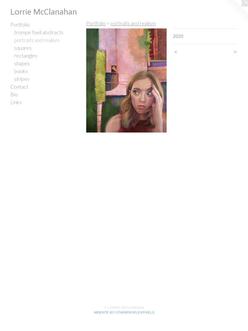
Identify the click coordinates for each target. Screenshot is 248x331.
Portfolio (20, 24)
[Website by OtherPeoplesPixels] (235, 13)
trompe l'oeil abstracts (38, 32)
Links (16, 102)
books (21, 71)
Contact (19, 86)
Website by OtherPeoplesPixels (124, 312)
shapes (22, 63)
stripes (21, 79)
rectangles (25, 55)
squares (23, 48)
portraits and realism (36, 40)
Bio (14, 94)
